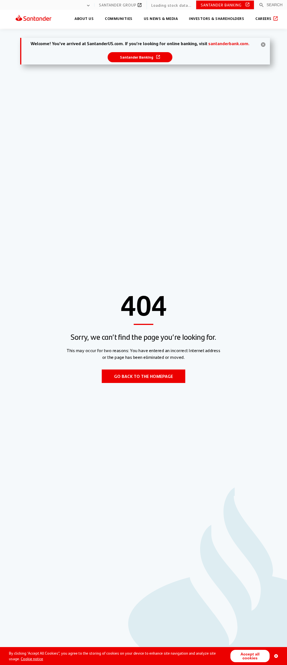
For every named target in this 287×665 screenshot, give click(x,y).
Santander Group (118, 5)
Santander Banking (222, 5)
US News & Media (161, 18)
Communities (119, 18)
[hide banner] (263, 44)
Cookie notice (32, 658)
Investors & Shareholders (216, 18)
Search (275, 5)
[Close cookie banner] (276, 656)
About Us (84, 18)
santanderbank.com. (228, 43)
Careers (263, 18)
